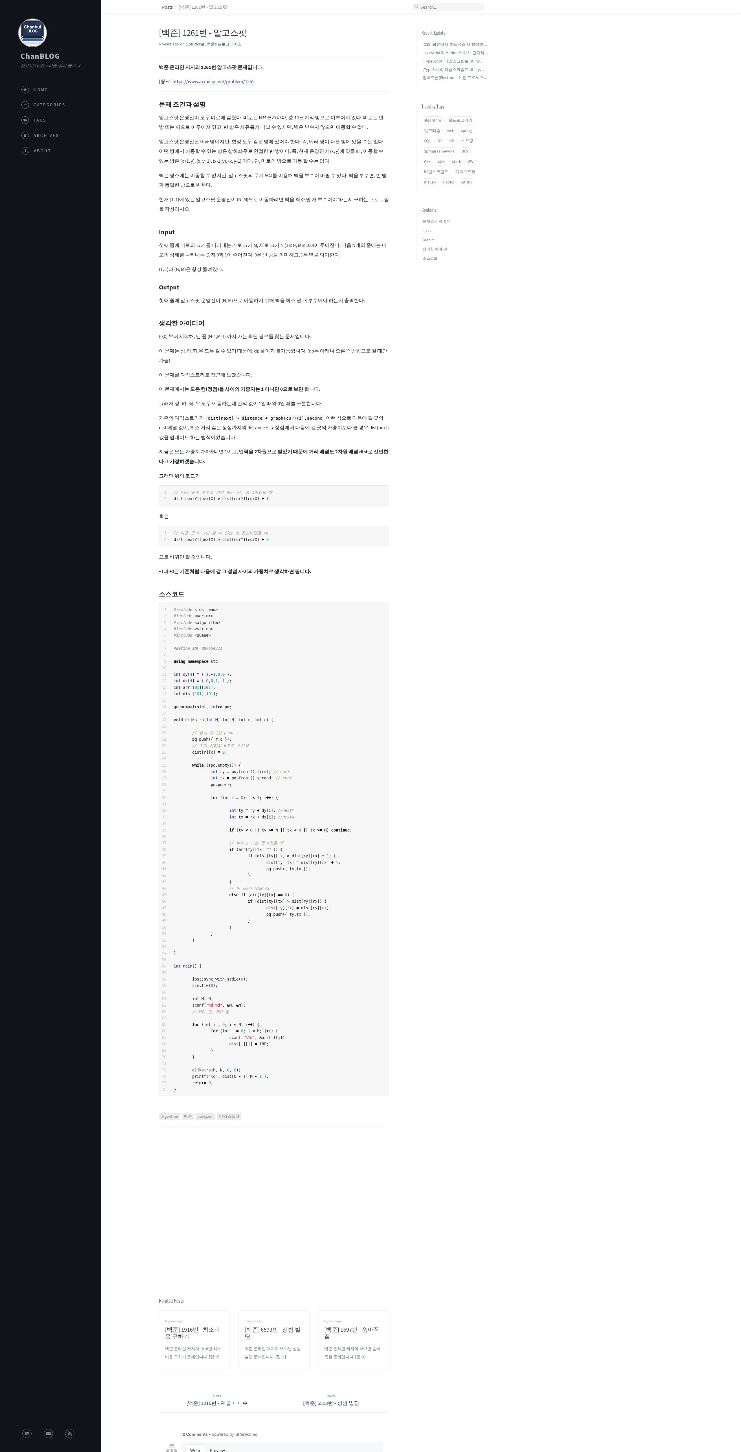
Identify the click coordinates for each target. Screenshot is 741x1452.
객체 (441, 161)
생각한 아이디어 (436, 249)
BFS (465, 151)
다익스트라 (229, 1116)
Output (428, 239)
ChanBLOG (40, 56)
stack (456, 161)
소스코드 (430, 258)
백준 (188, 1116)
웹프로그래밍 (460, 120)
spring (466, 130)
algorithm (169, 1116)
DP (440, 140)
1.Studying (195, 44)
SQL (427, 140)
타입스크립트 (436, 171)
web (450, 130)
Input (427, 230)
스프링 (467, 140)
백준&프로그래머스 (224, 44)
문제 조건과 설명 (437, 221)
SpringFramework (439, 151)
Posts (168, 7)
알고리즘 (432, 130)
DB (451, 140)
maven (430, 182)
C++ (427, 161)
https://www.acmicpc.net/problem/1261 (213, 81)
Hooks (448, 182)
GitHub (467, 182)
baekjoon (205, 1116)
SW (470, 161)
